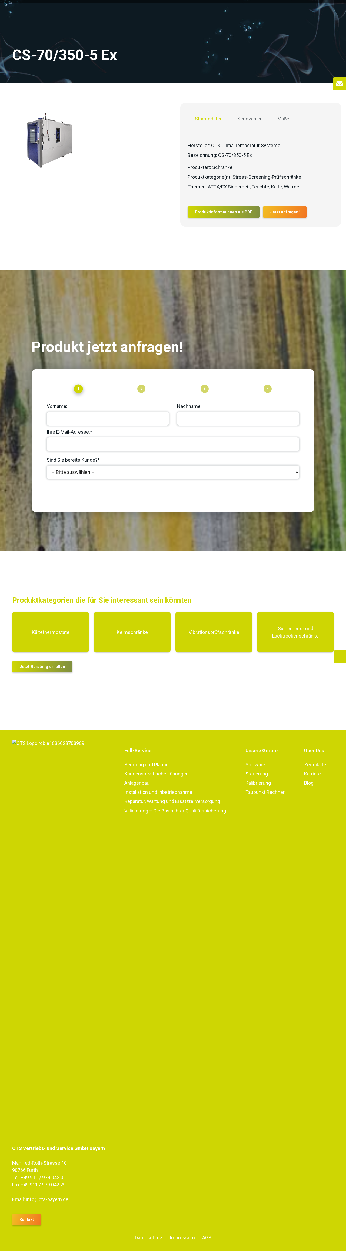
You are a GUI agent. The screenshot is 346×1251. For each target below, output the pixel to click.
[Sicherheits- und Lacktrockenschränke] (295, 632)
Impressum (182, 1237)
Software (255, 764)
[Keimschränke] (132, 632)
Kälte (276, 187)
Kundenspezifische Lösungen (156, 774)
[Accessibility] (340, 656)
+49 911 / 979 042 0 (42, 1177)
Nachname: (189, 406)
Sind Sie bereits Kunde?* (73, 460)
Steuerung (256, 774)
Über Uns (314, 750)
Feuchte (260, 187)
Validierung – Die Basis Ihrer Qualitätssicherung (175, 811)
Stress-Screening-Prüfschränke (266, 177)
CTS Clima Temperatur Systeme (245, 145)
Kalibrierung (258, 783)
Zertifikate (315, 764)
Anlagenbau (136, 783)
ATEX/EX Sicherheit (229, 187)
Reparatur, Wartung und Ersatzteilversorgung (172, 801)
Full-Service (137, 750)
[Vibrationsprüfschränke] (213, 632)
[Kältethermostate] (50, 632)
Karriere (312, 774)
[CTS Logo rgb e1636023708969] (61, 942)
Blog (309, 783)
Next (57, 493)
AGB (206, 1237)
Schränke (222, 167)
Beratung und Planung (147, 764)
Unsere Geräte (261, 750)
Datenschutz (148, 1237)
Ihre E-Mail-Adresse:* (69, 432)
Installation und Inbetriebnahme (158, 792)
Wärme (291, 187)
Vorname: (57, 406)
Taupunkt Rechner (265, 792)
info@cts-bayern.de (47, 1199)
